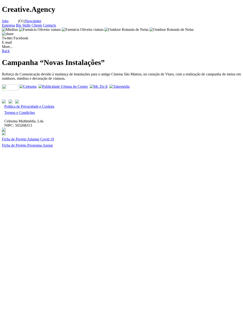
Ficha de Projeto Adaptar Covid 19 (28, 139)
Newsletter (33, 21)
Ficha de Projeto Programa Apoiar (27, 145)
